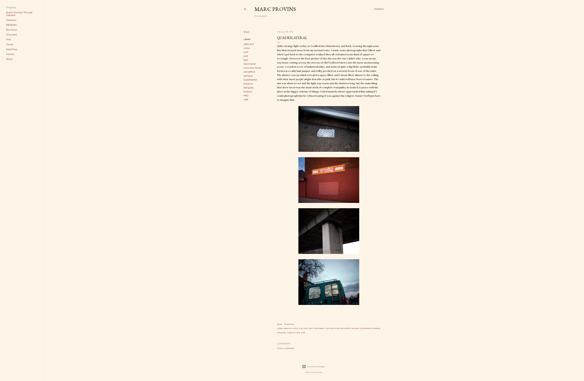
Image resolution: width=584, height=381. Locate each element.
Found (9, 44)
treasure (247, 91)
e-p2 (245, 52)
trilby (246, 95)
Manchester (249, 64)
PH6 (8, 39)
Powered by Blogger (316, 366)
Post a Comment (285, 348)
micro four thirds (252, 68)
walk (245, 99)
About (9, 59)
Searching (11, 49)
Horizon (10, 54)
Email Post (289, 324)
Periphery (11, 20)
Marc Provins (275, 9)
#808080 (11, 25)
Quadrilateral (250, 79)
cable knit (248, 44)
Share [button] (246, 32)
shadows (248, 83)
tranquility (248, 87)
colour (246, 48)
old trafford (249, 71)
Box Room (11, 29)
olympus (248, 75)
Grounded (11, 34)
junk (245, 56)
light (245, 60)
